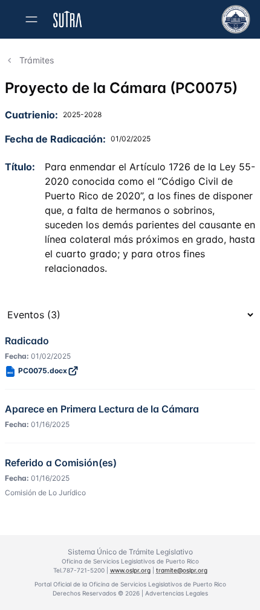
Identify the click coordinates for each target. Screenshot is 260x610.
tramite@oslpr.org (181, 570)
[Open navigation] (31, 19)
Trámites (36, 60)
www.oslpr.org (130, 570)
